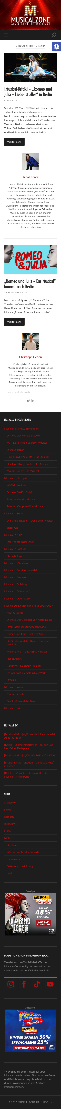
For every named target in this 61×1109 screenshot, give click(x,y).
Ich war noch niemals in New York (26, 672)
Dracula (11, 679)
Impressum (13, 859)
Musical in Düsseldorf (16, 591)
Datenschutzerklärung (20, 866)
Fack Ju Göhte (15, 612)
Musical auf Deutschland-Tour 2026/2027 (28, 605)
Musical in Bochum (15, 548)
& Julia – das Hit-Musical (21, 499)
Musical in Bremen (15, 577)
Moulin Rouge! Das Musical (23, 470)
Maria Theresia (15, 694)
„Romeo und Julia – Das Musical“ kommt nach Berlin (30, 283)
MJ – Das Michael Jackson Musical (27, 442)
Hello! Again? (14, 658)
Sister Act (12, 527)
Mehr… (8, 837)
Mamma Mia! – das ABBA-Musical (27, 651)
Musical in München (16, 563)
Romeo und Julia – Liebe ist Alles (26, 633)
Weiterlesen (14, 141)
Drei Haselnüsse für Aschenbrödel (26, 626)
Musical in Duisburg (15, 584)
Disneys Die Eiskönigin (20, 492)
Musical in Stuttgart (15, 478)
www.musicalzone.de (19, 392)
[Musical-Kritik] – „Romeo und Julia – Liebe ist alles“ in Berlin (28, 91)
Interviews (10, 823)
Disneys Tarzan (15, 449)
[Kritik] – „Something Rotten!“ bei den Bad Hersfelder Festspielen (28, 746)
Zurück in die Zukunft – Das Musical (28, 456)
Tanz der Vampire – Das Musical (25, 506)
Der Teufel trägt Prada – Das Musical (28, 463)
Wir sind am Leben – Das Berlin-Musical (30, 520)
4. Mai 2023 (10, 100)
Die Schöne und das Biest (21, 701)
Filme (7, 830)
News (7, 809)
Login (10, 873)
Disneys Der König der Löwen (24, 435)
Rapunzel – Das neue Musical (24, 665)
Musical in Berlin (14, 513)
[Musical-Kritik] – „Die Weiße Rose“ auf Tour (30, 755)
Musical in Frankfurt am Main (21, 570)
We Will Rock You (17, 485)
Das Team (12, 845)
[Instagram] (28, 400)
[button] (56, 46)
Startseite (10, 802)
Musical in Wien (13, 686)
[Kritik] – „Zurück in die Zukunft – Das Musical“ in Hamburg (26, 774)
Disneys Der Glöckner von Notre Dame (29, 619)
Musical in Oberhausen (17, 598)
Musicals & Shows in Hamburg (21, 428)
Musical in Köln (13, 534)
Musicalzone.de (29, 1102)
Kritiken (9, 816)
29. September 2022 (15, 292)
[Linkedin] (32, 400)
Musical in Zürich (14, 708)
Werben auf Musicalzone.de (23, 852)
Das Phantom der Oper (20, 541)
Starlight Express (16, 555)
